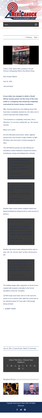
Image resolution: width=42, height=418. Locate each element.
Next (35, 36)
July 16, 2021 (27, 200)
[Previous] (4, 387)
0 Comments (32, 347)
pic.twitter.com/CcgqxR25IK (23, 233)
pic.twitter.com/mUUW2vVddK (20, 192)
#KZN (11, 189)
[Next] (37, 387)
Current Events (17, 347)
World (25, 347)
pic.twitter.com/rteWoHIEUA (19, 167)
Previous (29, 36)
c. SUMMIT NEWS (9, 307)
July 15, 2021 (27, 175)
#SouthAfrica (26, 187)
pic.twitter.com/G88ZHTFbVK (19, 269)
